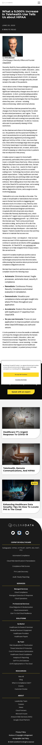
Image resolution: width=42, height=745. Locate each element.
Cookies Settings (21, 379)
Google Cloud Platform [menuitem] (21, 720)
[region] (21, 372)
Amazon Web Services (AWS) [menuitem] (21, 717)
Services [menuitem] (21, 583)
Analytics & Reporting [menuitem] (21, 657)
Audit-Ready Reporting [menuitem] (21, 577)
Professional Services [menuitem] (21, 604)
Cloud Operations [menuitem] (21, 598)
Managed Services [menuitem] (21, 589)
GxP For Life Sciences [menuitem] (21, 661)
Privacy (9, 60)
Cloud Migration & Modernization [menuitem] (21, 607)
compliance (35, 243)
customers (29, 245)
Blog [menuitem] (21, 679)
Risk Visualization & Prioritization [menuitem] (21, 645)
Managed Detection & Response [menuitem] (21, 595)
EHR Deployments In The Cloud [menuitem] (21, 664)
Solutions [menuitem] (21, 618)
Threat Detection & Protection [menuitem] (21, 648)
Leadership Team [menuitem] (21, 701)
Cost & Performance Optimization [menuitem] (21, 651)
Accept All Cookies (21, 374)
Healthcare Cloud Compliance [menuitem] (21, 654)
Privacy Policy (26, 369)
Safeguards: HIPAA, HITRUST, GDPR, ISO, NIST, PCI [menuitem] (21, 549)
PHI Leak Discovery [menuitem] (21, 571)
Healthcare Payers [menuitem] (21, 636)
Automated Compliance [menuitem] (21, 555)
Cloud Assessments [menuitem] (21, 610)
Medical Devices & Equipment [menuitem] (21, 630)
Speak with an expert (21, 392)
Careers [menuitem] (21, 704)
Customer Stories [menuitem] (21, 689)
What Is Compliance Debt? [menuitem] (21, 683)
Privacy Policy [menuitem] (21, 732)
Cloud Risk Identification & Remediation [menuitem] (21, 561)
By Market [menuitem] (21, 624)
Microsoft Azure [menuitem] (21, 714)
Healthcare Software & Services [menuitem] (21, 627)
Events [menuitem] (21, 686)
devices (13, 192)
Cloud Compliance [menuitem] (21, 592)
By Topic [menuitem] (21, 642)
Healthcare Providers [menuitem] (21, 633)
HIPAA (28, 94)
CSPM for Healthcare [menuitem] (21, 542)
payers (33, 145)
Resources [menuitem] (21, 671)
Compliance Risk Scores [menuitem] (21, 566)
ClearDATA (6, 63)
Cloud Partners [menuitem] (21, 710)
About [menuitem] (21, 695)
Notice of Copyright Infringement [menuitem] (21, 735)
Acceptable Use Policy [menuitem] (21, 738)
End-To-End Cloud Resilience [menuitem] (21, 613)
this (29, 67)
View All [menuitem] (21, 676)
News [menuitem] (21, 707)
